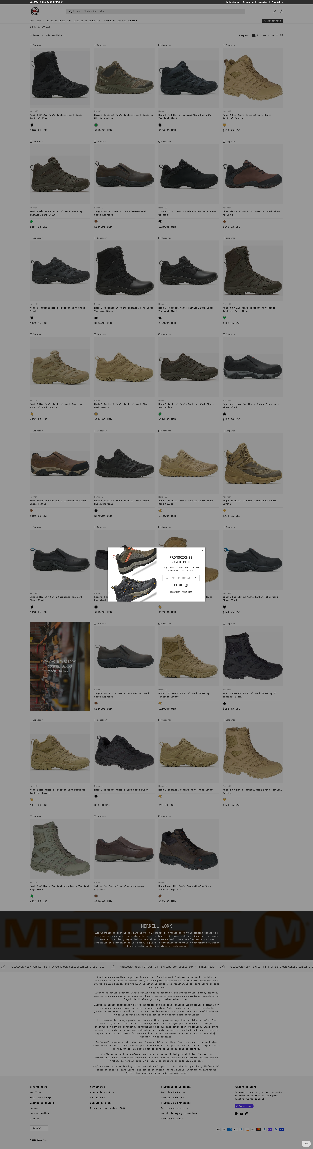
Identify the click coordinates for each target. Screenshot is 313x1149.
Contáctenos (232, 2)
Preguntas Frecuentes (255, 2)
